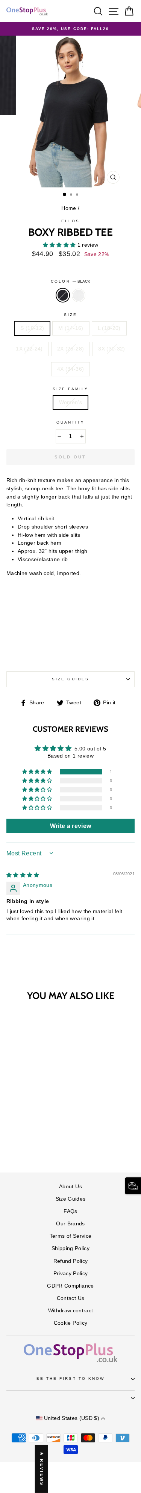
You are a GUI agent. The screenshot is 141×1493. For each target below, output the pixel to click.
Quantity (70, 422)
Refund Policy (70, 1261)
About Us (70, 1186)
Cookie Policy (70, 1323)
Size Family (70, 389)
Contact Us (70, 1298)
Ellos (70, 221)
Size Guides (70, 679)
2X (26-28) (70, 349)
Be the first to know (70, 1378)
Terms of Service (70, 1236)
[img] (22, 875)
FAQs (70, 1211)
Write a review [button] (70, 826)
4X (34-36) (70, 369)
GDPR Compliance (70, 1286)
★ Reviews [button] (41, 1469)
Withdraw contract (70, 1310)
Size (70, 315)
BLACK (62, 295)
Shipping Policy (70, 1248)
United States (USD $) (71, 1418)
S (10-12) (32, 328)
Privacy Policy (70, 1273)
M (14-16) (70, 328)
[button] (60, 245)
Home (68, 208)
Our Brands (70, 1223)
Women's (70, 402)
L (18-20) (109, 328)
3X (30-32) (111, 349)
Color (70, 281)
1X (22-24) (29, 349)
